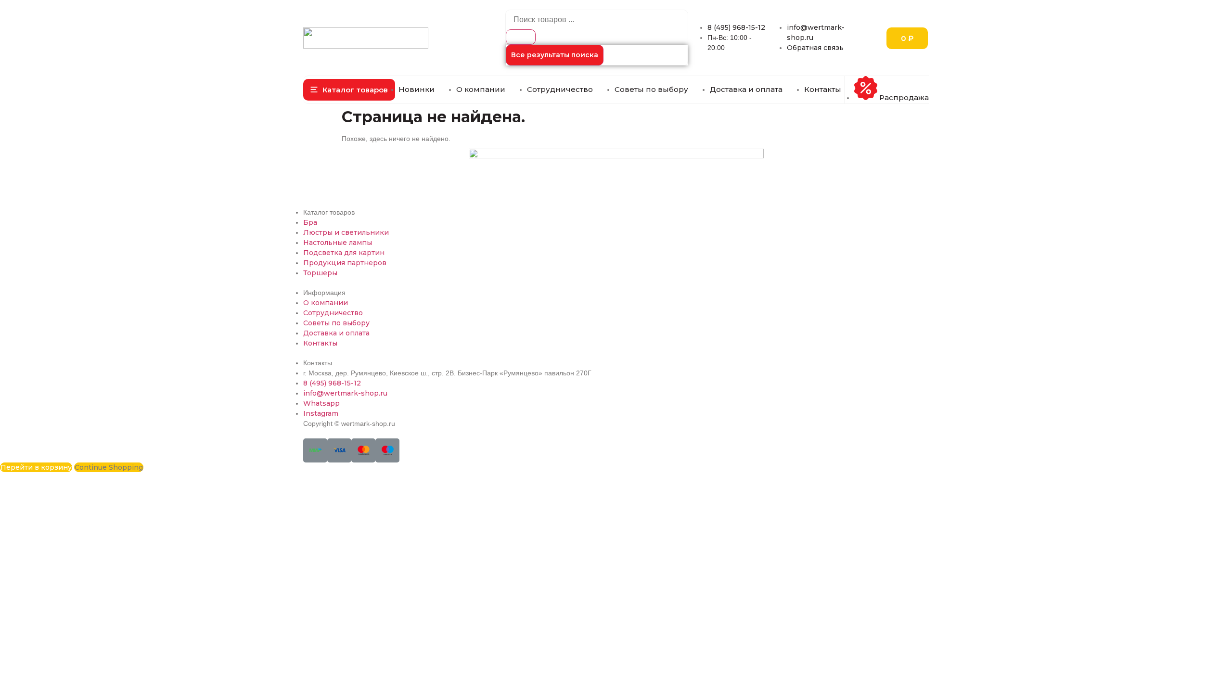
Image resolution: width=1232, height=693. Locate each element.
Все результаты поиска (554, 55)
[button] (349, 90)
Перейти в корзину (36, 467)
